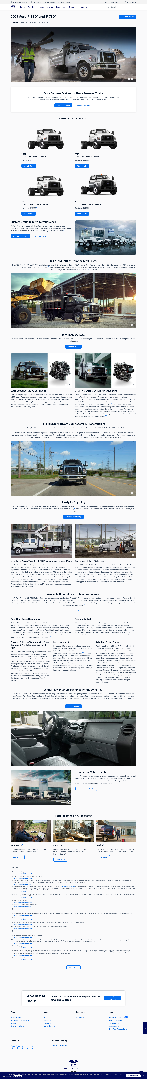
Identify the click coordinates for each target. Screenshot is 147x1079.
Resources (83, 7)
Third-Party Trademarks (117, 1029)
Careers (13, 1023)
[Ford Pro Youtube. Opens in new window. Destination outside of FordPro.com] (32, 1047)
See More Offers (63, 105)
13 (106, 416)
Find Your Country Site (59, 1045)
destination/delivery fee (68, 886)
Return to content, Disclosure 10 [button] (23, 920)
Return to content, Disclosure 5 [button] (23, 898)
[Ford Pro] (13, 7)
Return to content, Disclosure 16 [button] (23, 948)
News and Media (16, 1026)
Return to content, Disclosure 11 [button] (23, 924)
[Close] (144, 1075)
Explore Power (73, 347)
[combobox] (123, 7)
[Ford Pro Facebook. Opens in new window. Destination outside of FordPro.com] (13, 1047)
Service (50, 7)
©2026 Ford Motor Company (73, 1069)
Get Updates (112, 998)
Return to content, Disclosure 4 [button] (23, 892)
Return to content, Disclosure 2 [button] (23, 878)
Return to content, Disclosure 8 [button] (23, 911)
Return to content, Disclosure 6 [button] (23, 902)
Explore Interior (73, 706)
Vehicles (31, 7)
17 (22, 845)
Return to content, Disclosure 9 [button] (23, 915)
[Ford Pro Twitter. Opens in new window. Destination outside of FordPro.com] (28, 1047)
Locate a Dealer (128, 17)
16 (83, 653)
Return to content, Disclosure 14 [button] (23, 937)
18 (103, 845)
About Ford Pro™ (16, 1017)
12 (111, 404)
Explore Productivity (73, 517)
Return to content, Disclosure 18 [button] (23, 960)
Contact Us (47, 1020)
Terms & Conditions (115, 1020)
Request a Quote (83, 105)
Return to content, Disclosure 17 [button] (23, 955)
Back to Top (73, 967)
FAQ (45, 1017)
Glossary (79, 1017)
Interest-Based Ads (50, 1026)
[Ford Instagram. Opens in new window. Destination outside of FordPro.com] (18, 1047)
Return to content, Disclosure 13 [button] (23, 933)
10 (69, 385)
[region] (73, 1075)
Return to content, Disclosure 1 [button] (23, 874)
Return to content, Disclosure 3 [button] (23, 884)
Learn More (17, 857)
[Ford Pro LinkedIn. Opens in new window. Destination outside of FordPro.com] (22, 1047)
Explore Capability (73, 611)
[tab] (15, 22)
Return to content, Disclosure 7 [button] (23, 906)
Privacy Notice (114, 1023)
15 (49, 675)
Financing (72, 7)
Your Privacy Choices (116, 1017)
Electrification (61, 7)
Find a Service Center (86, 789)
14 (74, 508)
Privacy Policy (18, 1076)
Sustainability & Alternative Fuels (21, 1020)
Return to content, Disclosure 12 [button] (23, 928)
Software (41, 7)
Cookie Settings (114, 1026)
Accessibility (48, 1023)
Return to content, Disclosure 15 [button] (23, 943)
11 (19, 396)
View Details (28, 166)
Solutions (21, 7)
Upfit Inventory (18, 236)
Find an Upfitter (41, 236)
